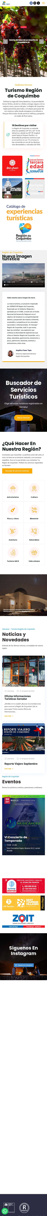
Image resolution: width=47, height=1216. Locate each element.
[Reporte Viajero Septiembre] (23, 738)
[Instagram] (34, 3)
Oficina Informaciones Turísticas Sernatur (17, 697)
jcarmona (11, 691)
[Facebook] (31, 3)
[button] (5, 1211)
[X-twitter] (38, 3)
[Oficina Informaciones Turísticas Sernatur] (23, 671)
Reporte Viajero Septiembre (20, 763)
